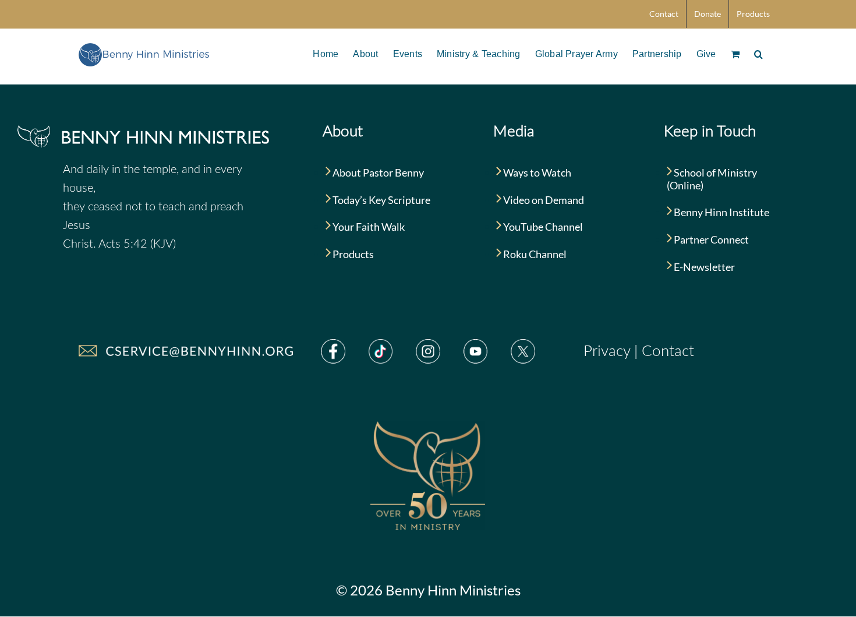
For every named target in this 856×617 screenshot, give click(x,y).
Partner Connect (710, 239)
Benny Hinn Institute (720, 212)
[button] (758, 53)
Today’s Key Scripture (380, 199)
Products (352, 254)
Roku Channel (534, 254)
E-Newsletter (703, 266)
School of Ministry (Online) (712, 179)
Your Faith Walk (368, 226)
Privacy (606, 351)
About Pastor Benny (377, 172)
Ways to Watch (536, 172)
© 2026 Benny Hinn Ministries (428, 589)
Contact (668, 351)
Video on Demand (542, 199)
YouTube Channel (542, 226)
